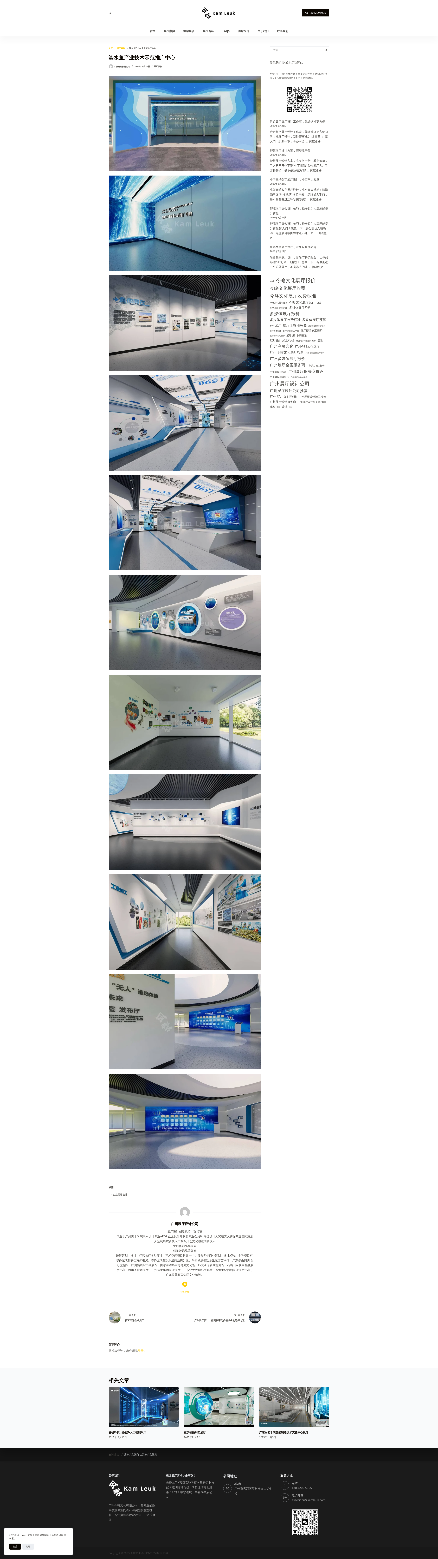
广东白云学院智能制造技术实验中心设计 (283, 1432)
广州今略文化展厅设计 (315, 352)
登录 (141, 1351)
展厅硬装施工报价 (312, 330)
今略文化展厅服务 (279, 302)
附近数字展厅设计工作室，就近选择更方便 (297, 121)
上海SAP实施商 (148, 1454)
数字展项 (188, 31)
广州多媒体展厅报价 (287, 358)
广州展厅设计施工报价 (312, 397)
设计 (284, 407)
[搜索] (110, 13)
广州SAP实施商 (130, 1454)
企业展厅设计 (119, 1194)
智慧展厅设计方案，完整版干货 (290, 150)
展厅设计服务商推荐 (306, 340)
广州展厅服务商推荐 (306, 371)
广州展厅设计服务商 (283, 402)
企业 (319, 302)
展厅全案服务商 (295, 325)
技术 (272, 407)
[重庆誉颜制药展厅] (219, 1407)
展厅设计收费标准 (296, 335)
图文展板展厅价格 (279, 307)
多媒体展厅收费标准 (285, 319)
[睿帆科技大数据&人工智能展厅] (144, 1407)
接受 (15, 1546)
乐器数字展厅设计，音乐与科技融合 (293, 247)
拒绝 (28, 1546)
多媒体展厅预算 (314, 319)
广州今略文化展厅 (307, 346)
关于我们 (263, 31)
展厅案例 (169, 31)
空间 (278, 407)
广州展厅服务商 (278, 372)
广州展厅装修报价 (279, 377)
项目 (291, 407)
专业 (272, 281)
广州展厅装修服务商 (299, 377)
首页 (152, 31)
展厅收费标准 (275, 330)
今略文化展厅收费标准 (293, 295)
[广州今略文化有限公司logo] (219, 13)
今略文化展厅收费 (287, 288)
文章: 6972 (184, 1292)
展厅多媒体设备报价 (316, 326)
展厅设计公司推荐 (277, 335)
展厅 (278, 325)
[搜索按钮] (326, 49)
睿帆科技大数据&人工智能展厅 (127, 1432)
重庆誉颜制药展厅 (195, 1432)
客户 (272, 326)
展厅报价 (243, 31)
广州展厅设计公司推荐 (288, 390)
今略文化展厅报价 (295, 280)
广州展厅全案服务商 (287, 365)
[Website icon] (184, 1284)
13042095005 (317, 12)
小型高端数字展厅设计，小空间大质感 (294, 179)
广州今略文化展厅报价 (287, 352)
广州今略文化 (281, 346)
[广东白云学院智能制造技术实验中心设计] (294, 1407)
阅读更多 (315, 141)
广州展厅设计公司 (290, 383)
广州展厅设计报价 (283, 396)
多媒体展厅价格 (300, 307)
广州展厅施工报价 (316, 365)
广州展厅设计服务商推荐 (312, 402)
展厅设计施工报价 (282, 340)
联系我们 (282, 31)
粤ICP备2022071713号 (155, 1553)
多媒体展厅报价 (285, 313)
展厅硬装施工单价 (291, 330)
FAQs (226, 31)
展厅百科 (208, 31)
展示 (320, 340)
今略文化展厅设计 (302, 302)
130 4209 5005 (302, 1488)
